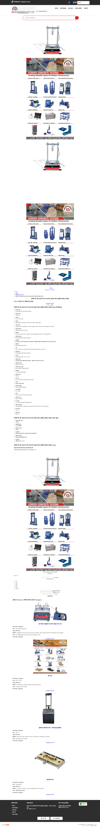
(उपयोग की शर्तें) (95, 824)
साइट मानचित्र (15, 814)
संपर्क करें (86, 8)
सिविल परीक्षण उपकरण (20, 294)
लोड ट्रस (50, 676)
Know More (78, 8)
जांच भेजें (51, 288)
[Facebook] (69, 3)
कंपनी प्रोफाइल (63, 8)
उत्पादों (17, 293)
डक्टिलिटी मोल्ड (50, 779)
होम (16, 291)
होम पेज (56, 8)
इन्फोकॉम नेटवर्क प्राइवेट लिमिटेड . (86, 825)
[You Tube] (76, 3)
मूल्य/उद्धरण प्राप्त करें (50, 303)
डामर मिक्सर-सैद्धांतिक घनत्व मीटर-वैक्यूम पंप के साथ (50, 624)
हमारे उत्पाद (70, 8)
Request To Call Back (50, 289)
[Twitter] (71, 3)
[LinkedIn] (74, 3)
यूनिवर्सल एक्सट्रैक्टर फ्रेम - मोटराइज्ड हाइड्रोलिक (50, 727)
